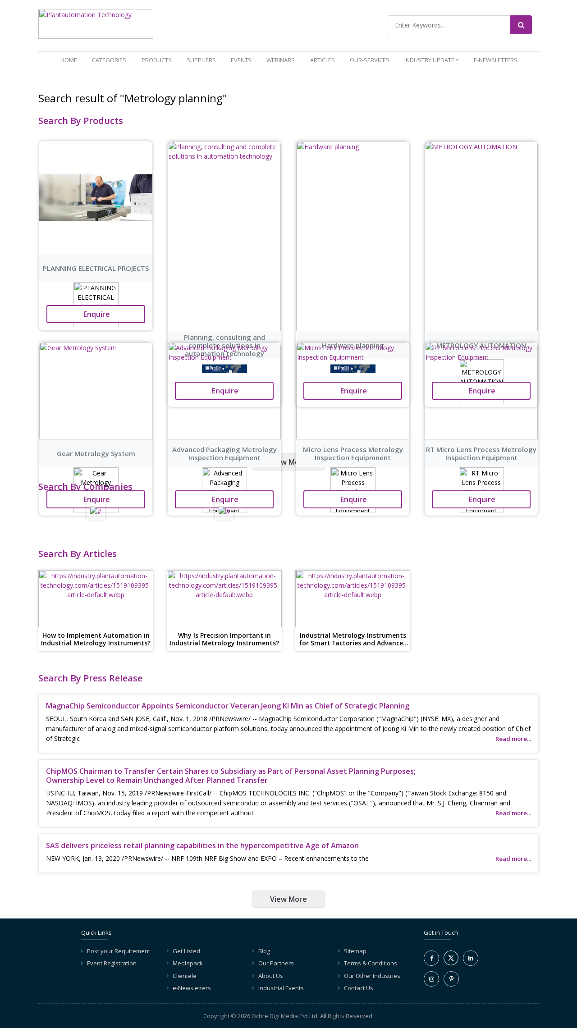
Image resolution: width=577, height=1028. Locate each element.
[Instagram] (431, 979)
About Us (270, 976)
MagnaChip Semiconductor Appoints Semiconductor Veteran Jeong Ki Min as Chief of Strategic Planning (227, 706)
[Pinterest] (451, 979)
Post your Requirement (118, 951)
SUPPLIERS (201, 60)
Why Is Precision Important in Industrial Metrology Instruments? (224, 639)
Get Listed (186, 951)
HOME (70, 59)
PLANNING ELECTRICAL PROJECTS (96, 268)
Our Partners (276, 963)
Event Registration (112, 963)
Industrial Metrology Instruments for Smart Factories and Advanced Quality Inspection (353, 639)
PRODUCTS (157, 60)
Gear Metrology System (96, 453)
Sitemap (355, 951)
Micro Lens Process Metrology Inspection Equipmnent (353, 453)
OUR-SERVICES (369, 60)
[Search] (521, 24)
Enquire (96, 314)
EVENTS (241, 60)
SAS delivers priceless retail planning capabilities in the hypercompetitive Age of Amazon (202, 845)
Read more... (513, 739)
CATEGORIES (109, 60)
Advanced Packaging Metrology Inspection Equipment (224, 453)
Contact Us (358, 988)
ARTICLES (322, 60)
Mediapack (188, 963)
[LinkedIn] (470, 958)
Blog (264, 951)
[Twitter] (451, 963)
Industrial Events (281, 988)
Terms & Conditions (370, 963)
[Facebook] (431, 958)
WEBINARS (280, 60)
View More (288, 462)
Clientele (185, 976)
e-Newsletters (495, 60)
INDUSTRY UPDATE (429, 60)
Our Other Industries (372, 976)
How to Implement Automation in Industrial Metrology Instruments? (96, 639)
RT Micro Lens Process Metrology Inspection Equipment (481, 453)
